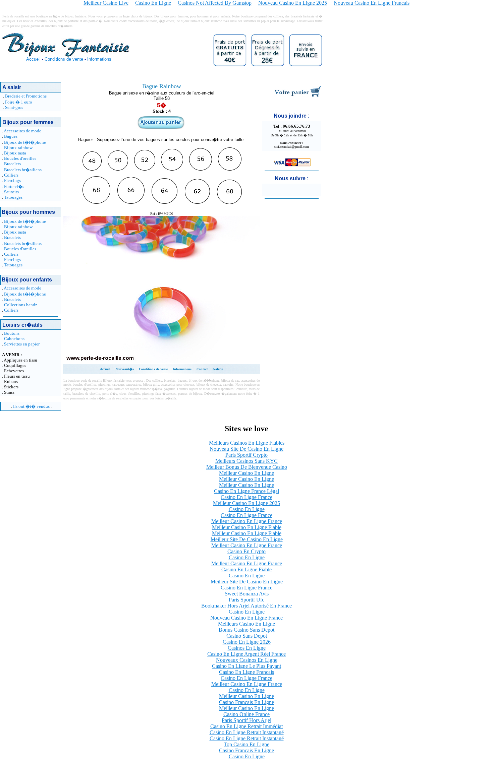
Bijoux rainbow (18, 147)
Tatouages (13, 197)
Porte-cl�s (14, 186)
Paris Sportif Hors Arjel (246, 720)
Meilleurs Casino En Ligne (246, 624)
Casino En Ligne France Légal (246, 491)
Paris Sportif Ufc (246, 599)
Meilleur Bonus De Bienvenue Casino (246, 467)
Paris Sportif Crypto (246, 455)
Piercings (12, 180)
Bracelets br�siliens (23, 169)
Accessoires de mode (22, 130)
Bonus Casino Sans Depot (246, 630)
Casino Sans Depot (246, 636)
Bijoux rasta (15, 152)
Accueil (33, 59)
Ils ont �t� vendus (31, 406)
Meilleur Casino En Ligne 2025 (246, 503)
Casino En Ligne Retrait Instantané (247, 732)
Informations (99, 59)
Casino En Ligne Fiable (246, 569)
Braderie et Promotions (26, 96)
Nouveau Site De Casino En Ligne (246, 449)
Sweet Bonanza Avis (247, 593)
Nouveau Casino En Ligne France (246, 618)
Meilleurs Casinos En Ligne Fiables (246, 443)
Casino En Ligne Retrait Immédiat (246, 726)
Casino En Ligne (247, 509)
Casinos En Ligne (247, 648)
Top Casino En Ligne (246, 744)
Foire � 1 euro (18, 102)
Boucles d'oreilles (20, 158)
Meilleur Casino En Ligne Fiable (246, 527)
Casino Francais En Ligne (246, 702)
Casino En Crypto (246, 551)
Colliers (11, 175)
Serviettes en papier (22, 343)
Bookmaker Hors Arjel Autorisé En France (246, 606)
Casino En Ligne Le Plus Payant (246, 666)
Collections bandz (20, 304)
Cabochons (14, 338)
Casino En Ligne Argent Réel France (246, 654)
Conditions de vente (64, 59)
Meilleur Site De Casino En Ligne (247, 539)
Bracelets (12, 163)
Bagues (10, 136)
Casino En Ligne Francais (246, 672)
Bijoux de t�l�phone (25, 142)
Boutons (11, 333)
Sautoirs (11, 191)
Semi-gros (14, 107)
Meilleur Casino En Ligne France (246, 521)
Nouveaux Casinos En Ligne (246, 660)
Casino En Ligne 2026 (247, 642)
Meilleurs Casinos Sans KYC (246, 461)
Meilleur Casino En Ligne (246, 473)
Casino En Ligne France (246, 497)
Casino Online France (246, 714)
